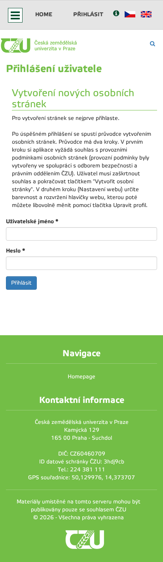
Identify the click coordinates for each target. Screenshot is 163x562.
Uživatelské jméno (32, 221)
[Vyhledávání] (152, 44)
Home (43, 14)
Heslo (15, 250)
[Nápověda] (116, 14)
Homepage (81, 377)
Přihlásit (88, 14)
